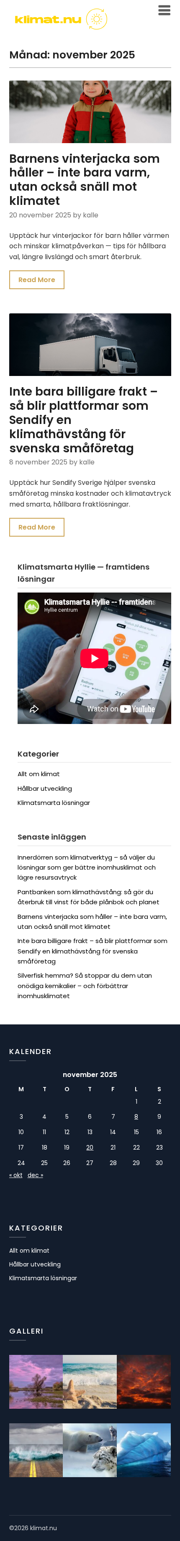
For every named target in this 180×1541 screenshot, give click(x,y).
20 (89, 1147)
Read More (36, 280)
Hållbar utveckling (45, 788)
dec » (35, 1175)
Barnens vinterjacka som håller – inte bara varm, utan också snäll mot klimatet (84, 180)
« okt (16, 1175)
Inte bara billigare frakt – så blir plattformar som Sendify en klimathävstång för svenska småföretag (92, 951)
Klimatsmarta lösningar (54, 802)
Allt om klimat (39, 773)
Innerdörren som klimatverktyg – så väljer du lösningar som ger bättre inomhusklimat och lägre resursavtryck (87, 867)
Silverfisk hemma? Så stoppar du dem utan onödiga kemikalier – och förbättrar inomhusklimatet (85, 985)
